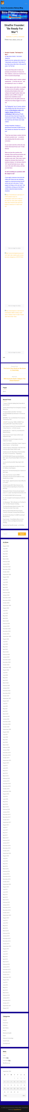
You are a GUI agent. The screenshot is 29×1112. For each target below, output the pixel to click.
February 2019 (6, 778)
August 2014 (6, 917)
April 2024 (5, 618)
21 (11, 1088)
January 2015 (6, 905)
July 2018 (5, 796)
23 (17, 1088)
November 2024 (6, 600)
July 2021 (5, 703)
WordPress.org (6, 1063)
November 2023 (6, 631)
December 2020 (6, 721)
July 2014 (5, 920)
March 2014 (6, 930)
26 (4, 1092)
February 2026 (6, 561)
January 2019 (6, 781)
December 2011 (6, 1000)
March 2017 (6, 837)
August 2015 (6, 886)
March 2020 (6, 745)
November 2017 (6, 817)
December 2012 (6, 969)
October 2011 (6, 1003)
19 (4, 1088)
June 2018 (5, 799)
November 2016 (6, 848)
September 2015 (7, 884)
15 (14, 1085)
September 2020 (7, 729)
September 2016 (7, 853)
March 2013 (6, 961)
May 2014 (5, 925)
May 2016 (5, 863)
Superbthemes (17, 1109)
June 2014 (5, 923)
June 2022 (5, 675)
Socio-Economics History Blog (12, 8)
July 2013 (5, 951)
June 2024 (5, 613)
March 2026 (6, 559)
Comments (6, 1060)
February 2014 (6, 933)
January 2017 (6, 843)
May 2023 (5, 646)
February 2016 (6, 871)
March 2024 (6, 621)
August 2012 (6, 979)
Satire (4, 1035)
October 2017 (6, 819)
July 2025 (5, 579)
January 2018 (6, 812)
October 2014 (6, 912)
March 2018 (6, 806)
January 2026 (6, 564)
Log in (4, 1055)
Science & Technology (8, 1038)
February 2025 (6, 592)
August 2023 (6, 639)
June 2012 (5, 985)
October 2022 (6, 664)
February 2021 (6, 716)
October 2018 (6, 788)
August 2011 (6, 1008)
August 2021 (6, 701)
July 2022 (5, 672)
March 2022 (6, 683)
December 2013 (6, 938)
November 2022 (6, 662)
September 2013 (7, 946)
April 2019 (5, 773)
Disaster (5, 1020)
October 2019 (6, 757)
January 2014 (6, 935)
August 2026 (6, 546)
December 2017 (6, 814)
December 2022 (6, 659)
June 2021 (5, 706)
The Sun (12, 66)
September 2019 (7, 760)
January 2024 (6, 626)
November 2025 (6, 569)
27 (8, 1092)
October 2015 (6, 881)
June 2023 (5, 644)
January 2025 (6, 595)
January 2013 (6, 966)
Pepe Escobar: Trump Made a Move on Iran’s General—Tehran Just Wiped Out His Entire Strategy (13, 521)
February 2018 (6, 809)
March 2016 (6, 868)
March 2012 (6, 992)
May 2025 (5, 584)
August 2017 (6, 825)
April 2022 (5, 680)
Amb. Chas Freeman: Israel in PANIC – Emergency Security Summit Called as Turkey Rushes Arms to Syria (13, 476)
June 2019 (5, 768)
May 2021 (5, 708)
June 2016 (5, 861)
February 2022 (6, 685)
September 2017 (7, 822)
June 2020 (5, 737)
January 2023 (6, 657)
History (4, 1030)
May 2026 (5, 553)
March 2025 (6, 590)
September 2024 (7, 605)
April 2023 (5, 649)
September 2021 (7, 698)
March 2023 (6, 652)
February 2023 (6, 654)
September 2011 (7, 1005)
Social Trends (6, 1040)
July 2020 (5, 734)
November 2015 (6, 879)
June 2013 (5, 954)
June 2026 (5, 551)
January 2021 (6, 719)
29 (14, 1092)
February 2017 (6, 840)
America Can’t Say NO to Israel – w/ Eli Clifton (13, 525)
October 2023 (6, 633)
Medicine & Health (7, 1033)
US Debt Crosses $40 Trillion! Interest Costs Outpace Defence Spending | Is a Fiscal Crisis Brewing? (13, 486)
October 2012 (6, 974)
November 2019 (6, 755)
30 (17, 1092)
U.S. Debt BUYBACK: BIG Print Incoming (12, 495)
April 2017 (5, 835)
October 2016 (6, 850)
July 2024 (5, 610)
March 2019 (6, 775)
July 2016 (5, 858)
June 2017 (5, 830)
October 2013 (6, 943)
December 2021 (6, 690)
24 (21, 1088)
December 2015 (6, 876)
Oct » (24, 1095)
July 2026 (5, 548)
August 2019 (6, 763)
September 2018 (7, 791)
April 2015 (5, 897)
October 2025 (6, 571)
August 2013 (6, 948)
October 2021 (6, 695)
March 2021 (6, 714)
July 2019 (5, 765)
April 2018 (5, 804)
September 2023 (7, 636)
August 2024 (6, 608)
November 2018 (6, 786)
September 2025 (7, 574)
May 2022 (5, 677)
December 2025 (6, 566)
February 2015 (6, 902)
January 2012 (6, 997)
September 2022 (7, 667)
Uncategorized (6, 1043)
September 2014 (7, 915)
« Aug (5, 1095)
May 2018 (5, 801)
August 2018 (6, 794)
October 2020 (6, 726)
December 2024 (6, 597)
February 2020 (6, 747)
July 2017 (5, 827)
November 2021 (6, 693)
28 (11, 1092)
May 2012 (5, 987)
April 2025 (5, 587)
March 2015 (6, 899)
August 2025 (6, 577)
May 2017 (5, 832)
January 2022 (6, 688)
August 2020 (6, 732)
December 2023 (6, 628)
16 (17, 1085)
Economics (5, 1022)
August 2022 (6, 670)
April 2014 (5, 928)
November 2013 (6, 941)
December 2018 (6, 783)
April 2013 (5, 959)
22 (14, 1088)
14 (11, 1085)
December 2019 (6, 752)
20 (8, 1088)
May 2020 (5, 739)
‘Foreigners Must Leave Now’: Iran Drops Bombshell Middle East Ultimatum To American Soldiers (14, 413)
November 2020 (6, 724)
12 (4, 1085)
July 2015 (5, 889)
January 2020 (6, 750)
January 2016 (6, 874)
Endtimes (5, 1025)
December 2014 (6, 907)
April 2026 (5, 556)
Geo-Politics (6, 1028)
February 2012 (6, 995)
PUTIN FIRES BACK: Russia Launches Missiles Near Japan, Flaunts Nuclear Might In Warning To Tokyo (14, 458)
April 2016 (5, 866)
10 (21, 1081)
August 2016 (6, 855)
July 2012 (5, 982)
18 (24, 1085)
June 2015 (5, 892)
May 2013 (5, 956)
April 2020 (5, 742)
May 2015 (5, 894)
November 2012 (6, 972)
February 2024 (6, 623)
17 (21, 1085)
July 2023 (5, 641)
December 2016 (6, 845)
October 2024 (6, 602)
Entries (5, 1057)
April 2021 (5, 711)
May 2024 (5, 615)
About (4, 391)
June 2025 (5, 582)
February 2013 (6, 964)
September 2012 (7, 977)
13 (8, 1085)
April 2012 (5, 990)
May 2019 (5, 770)
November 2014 (6, 910)
